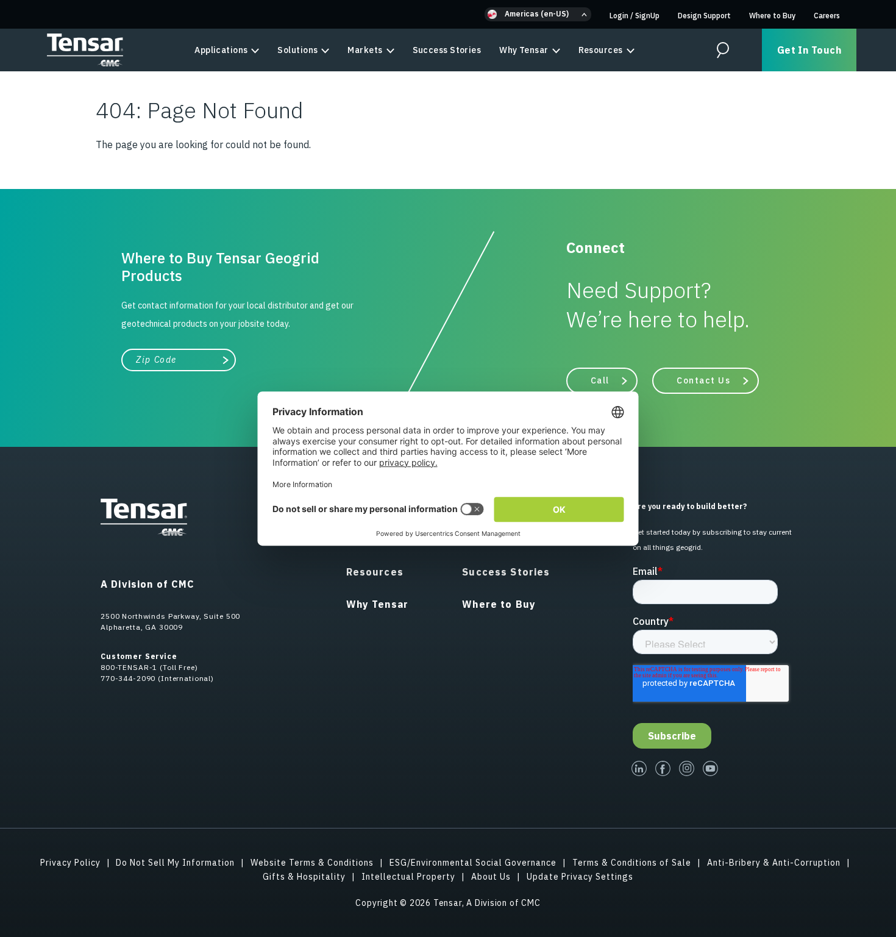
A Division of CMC (147, 584)
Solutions (297, 50)
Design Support (704, 15)
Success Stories (447, 50)
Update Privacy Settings (580, 876)
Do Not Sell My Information (175, 862)
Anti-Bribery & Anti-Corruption (774, 862)
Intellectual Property (408, 876)
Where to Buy (772, 15)
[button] (538, 14)
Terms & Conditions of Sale (631, 862)
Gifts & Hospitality (304, 876)
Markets (364, 50)
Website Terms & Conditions (312, 862)
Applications (220, 50)
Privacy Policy (70, 862)
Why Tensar (523, 50)
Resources (600, 50)
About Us (491, 876)
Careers (827, 15)
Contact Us (704, 380)
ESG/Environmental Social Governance (472, 862)
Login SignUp (635, 15)
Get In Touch (809, 50)
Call (600, 380)
